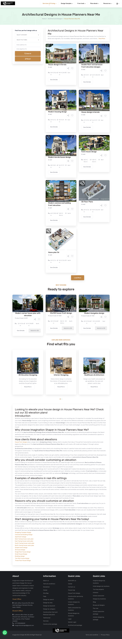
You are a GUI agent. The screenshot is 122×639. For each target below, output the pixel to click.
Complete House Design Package (66, 68)
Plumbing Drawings (46, 68)
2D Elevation (44, 66)
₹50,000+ (43, 84)
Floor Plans (43, 63)
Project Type (42, 46)
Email (40, 37)
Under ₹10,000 (44, 82)
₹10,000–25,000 (58, 82)
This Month (53, 75)
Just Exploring (77, 75)
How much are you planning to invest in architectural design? (57, 79)
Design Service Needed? (45, 60)
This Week (43, 75)
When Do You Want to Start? (46, 72)
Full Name (41, 19)
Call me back (74, 94)
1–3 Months (65, 75)
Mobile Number (42, 28)
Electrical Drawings (73, 66)
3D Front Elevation (57, 63)
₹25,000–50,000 (73, 82)
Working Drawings (57, 66)
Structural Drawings (73, 63)
